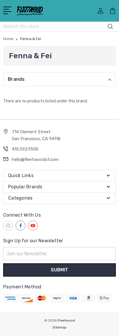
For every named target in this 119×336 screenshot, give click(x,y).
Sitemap (59, 327)
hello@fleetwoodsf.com (35, 159)
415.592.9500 (25, 149)
